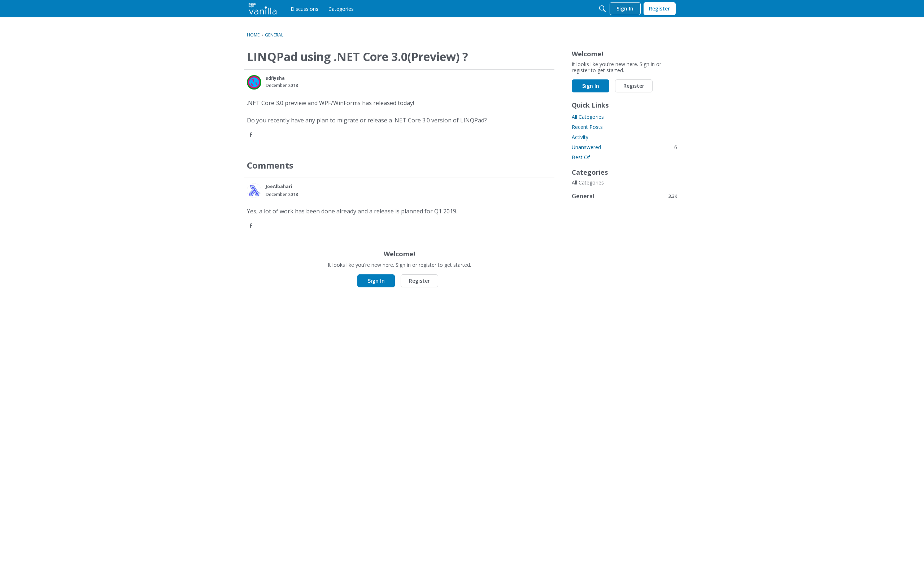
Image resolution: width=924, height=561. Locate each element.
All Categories (588, 116)
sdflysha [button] (275, 78)
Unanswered (624, 147)
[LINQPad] (262, 8)
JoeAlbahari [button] (279, 186)
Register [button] (419, 280)
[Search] (602, 8)
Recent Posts (587, 126)
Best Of (581, 157)
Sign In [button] (376, 280)
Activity (580, 137)
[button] (254, 82)
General (624, 196)
